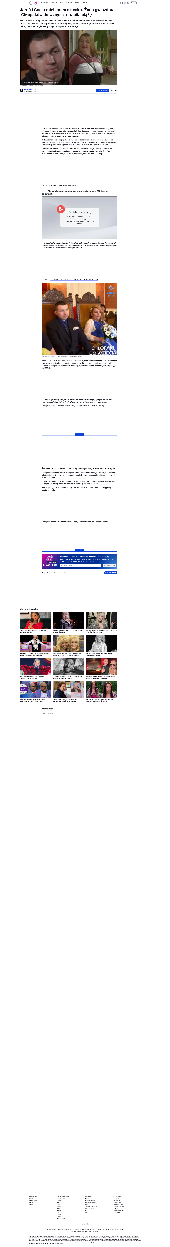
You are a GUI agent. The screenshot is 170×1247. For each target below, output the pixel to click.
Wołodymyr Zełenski (118, 1210)
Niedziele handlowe (90, 1200)
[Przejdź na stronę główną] (31, 4)
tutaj (62, 1243)
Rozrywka (69, 3)
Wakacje (87, 1212)
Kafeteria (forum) (33, 1200)
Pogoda (77, 3)
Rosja (58, 1204)
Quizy (61, 3)
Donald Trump (117, 1200)
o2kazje (54, 3)
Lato (86, 1210)
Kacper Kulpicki (29, 89)
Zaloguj (133, 3)
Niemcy (59, 1214)
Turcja (58, 1202)
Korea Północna (61, 1198)
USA (58, 1212)
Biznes (85, 3)
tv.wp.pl (31, 1202)
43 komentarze (103, 90)
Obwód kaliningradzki (90, 1202)
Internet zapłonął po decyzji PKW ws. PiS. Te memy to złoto (74, 279)
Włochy (59, 1206)
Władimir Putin (117, 1202)
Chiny (86, 1204)
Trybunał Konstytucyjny (91, 1206)
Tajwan (59, 1210)
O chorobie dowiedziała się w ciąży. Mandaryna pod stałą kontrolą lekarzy (79, 522)
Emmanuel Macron (118, 1204)
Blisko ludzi (45, 3)
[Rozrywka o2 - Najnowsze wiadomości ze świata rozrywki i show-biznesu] (37, 3)
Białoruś (59, 1216)
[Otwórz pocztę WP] (121, 3)
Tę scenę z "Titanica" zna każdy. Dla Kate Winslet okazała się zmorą (77, 406)
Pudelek (31, 1204)
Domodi (31, 1198)
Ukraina (59, 1200)
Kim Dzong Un (117, 1198)
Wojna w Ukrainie (89, 1208)
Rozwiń (79, 434)
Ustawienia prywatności (92, 1231)
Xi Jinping (116, 1208)
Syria (58, 1208)
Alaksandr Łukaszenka (119, 1206)
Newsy (87, 1198)
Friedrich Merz (117, 1212)
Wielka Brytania (61, 1218)
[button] (126, 3)
